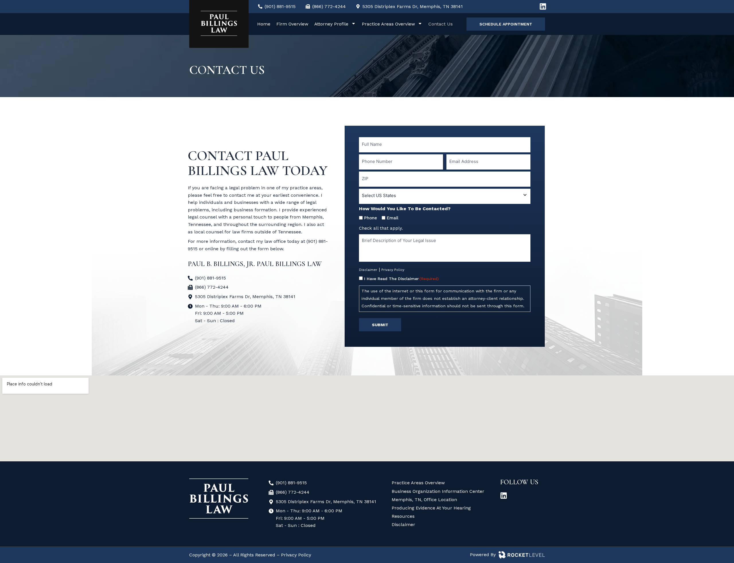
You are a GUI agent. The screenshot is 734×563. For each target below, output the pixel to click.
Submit (380, 324)
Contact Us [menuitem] (440, 24)
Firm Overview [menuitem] (292, 24)
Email (392, 218)
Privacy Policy (392, 270)
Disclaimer (368, 270)
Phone (370, 218)
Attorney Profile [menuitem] (331, 24)
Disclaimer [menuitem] (403, 524)
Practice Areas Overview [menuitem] (388, 24)
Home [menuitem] (263, 24)
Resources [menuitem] (403, 516)
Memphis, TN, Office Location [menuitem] (424, 499)
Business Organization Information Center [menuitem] (438, 491)
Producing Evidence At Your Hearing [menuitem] (431, 508)
